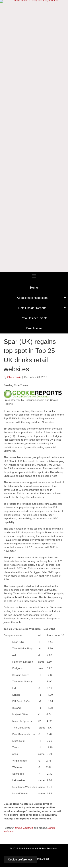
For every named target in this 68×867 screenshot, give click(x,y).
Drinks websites (24, 827)
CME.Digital (42, 858)
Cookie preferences (20, 859)
